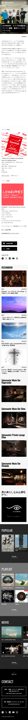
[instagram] (17, 259)
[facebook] (10, 259)
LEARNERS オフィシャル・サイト (10, 233)
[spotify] (2, 259)
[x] (6, 259)
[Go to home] (7, 2)
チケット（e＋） (6, 175)
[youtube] (13, 259)
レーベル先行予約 (6, 229)
